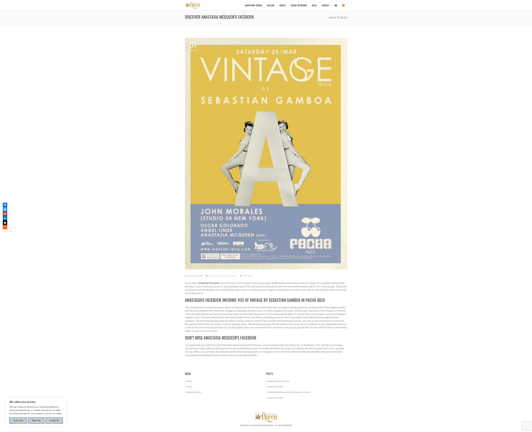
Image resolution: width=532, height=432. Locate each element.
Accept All (54, 420)
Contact (326, 5)
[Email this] (5, 222)
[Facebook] (266, 153)
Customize (18, 420)
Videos (282, 5)
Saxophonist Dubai (275, 387)
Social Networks (299, 5)
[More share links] (5, 227)
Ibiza (226, 276)
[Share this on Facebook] (5, 205)
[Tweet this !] (5, 209)
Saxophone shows (253, 5)
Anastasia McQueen (275, 398)
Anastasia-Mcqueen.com (262, 425)
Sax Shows (233, 276)
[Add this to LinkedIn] (5, 218)
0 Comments (247, 276)
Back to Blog (338, 17)
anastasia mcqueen (216, 276)
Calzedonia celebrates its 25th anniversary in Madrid (288, 392)
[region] (36, 411)
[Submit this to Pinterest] (5, 214)
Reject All (36, 420)
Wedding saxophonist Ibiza (278, 381)
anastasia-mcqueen (194, 276)
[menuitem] (336, 5)
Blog (314, 5)
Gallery (270, 5)
